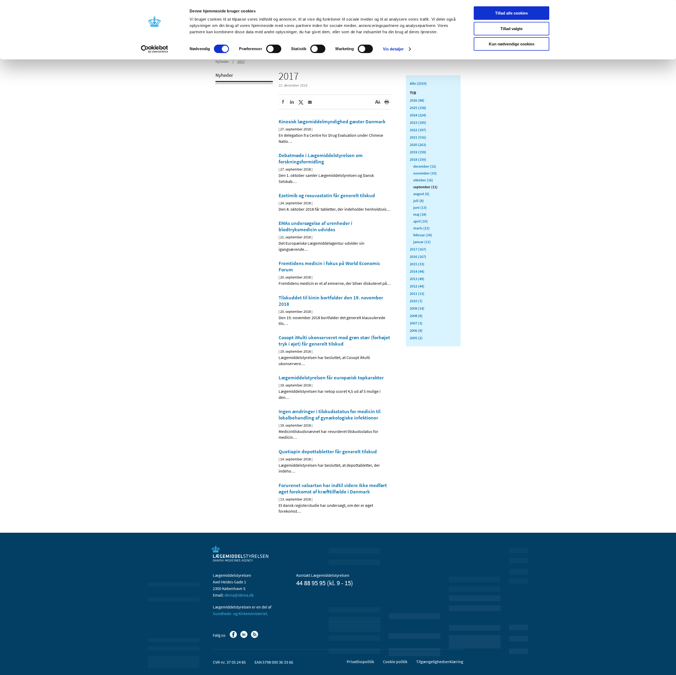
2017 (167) (418, 249)
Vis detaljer (393, 49)
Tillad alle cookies (511, 13)
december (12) (424, 166)
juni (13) (420, 207)
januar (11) (422, 241)
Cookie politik (395, 661)
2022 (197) (418, 130)
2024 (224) (418, 115)
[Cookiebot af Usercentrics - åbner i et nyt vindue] (155, 49)
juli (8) (418, 200)
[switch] (273, 49)
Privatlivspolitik (360, 661)
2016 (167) (418, 256)
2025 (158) (418, 107)
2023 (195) (418, 122)
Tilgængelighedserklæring (439, 661)
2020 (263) (418, 144)
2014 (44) (417, 271)
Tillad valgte (511, 28)
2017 (241, 61)
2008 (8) (416, 315)
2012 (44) (417, 286)
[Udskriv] (386, 102)
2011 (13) (417, 293)
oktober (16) (423, 180)
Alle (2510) (418, 83)
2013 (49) (417, 278)
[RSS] (255, 637)
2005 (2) (416, 338)
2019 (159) (418, 152)
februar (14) (422, 235)
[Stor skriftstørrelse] (377, 102)
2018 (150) (418, 159)
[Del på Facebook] (283, 102)
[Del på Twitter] (301, 102)
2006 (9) (416, 330)
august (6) (421, 193)
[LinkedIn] (244, 637)
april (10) (420, 221)
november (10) (425, 173)
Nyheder (222, 61)
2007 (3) (416, 323)
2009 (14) (417, 308)
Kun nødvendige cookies (511, 44)
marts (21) (421, 228)
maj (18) (419, 214)
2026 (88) (417, 100)
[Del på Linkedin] (292, 102)
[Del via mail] (310, 102)
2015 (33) (417, 264)
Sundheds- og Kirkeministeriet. (240, 613)
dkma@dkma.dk (239, 595)
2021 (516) (418, 137)
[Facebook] (234, 637)
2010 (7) (416, 301)
